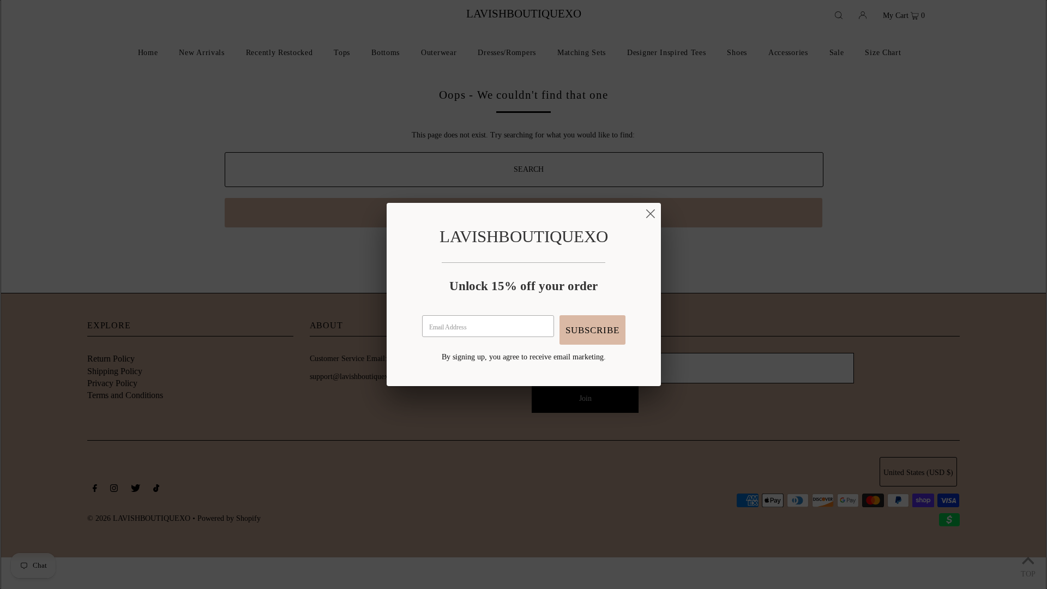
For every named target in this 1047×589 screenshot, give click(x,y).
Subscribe (592, 330)
